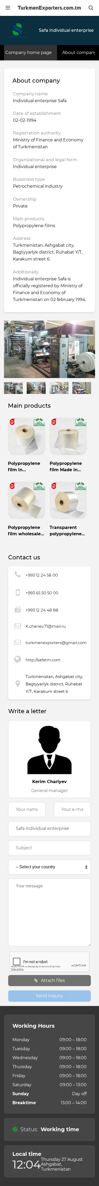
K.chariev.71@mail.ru (46, 626)
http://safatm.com (43, 659)
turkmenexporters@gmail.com (56, 642)
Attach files (52, 980)
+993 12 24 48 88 (42, 610)
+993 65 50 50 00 (42, 592)
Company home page (28, 52)
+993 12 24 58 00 (42, 575)
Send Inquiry (49, 995)
